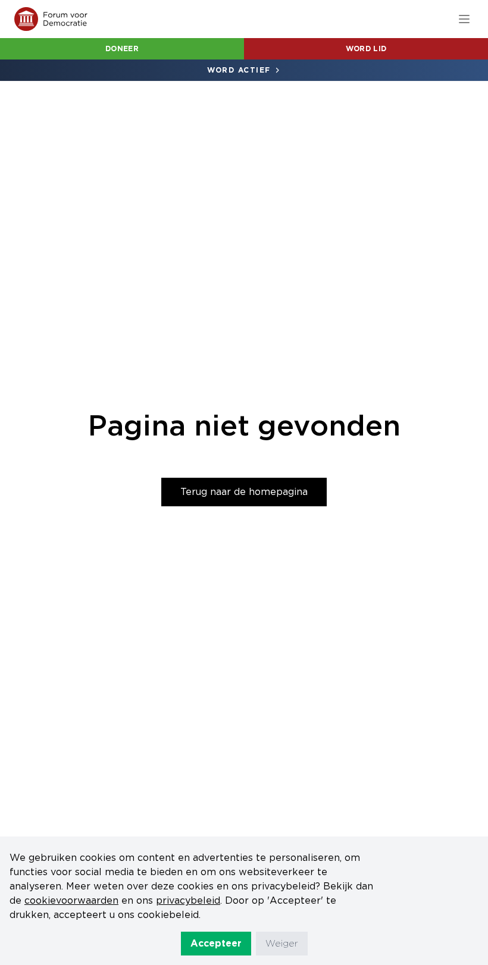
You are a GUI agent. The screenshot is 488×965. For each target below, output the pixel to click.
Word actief (239, 69)
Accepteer (216, 943)
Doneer (122, 48)
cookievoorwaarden (71, 900)
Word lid (366, 48)
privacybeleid (188, 900)
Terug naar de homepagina (244, 491)
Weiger (281, 943)
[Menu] (464, 19)
